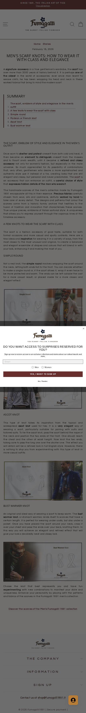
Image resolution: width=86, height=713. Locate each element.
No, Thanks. (43, 381)
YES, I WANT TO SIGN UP (43, 374)
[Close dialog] (83, 328)
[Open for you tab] (73, 700)
